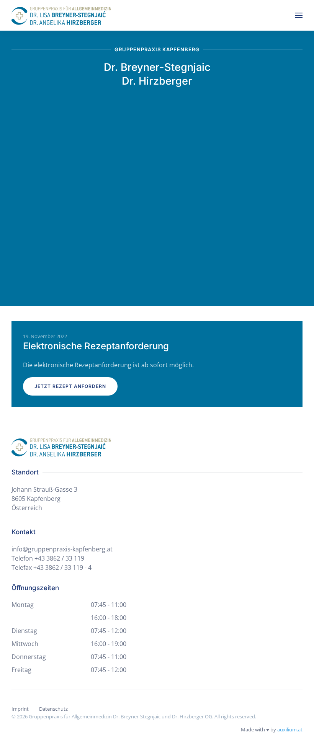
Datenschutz (53, 708)
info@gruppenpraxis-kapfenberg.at (62, 549)
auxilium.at (290, 729)
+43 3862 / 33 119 (59, 558)
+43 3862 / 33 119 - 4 (62, 567)
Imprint (20, 708)
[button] (299, 15)
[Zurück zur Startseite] (61, 15)
